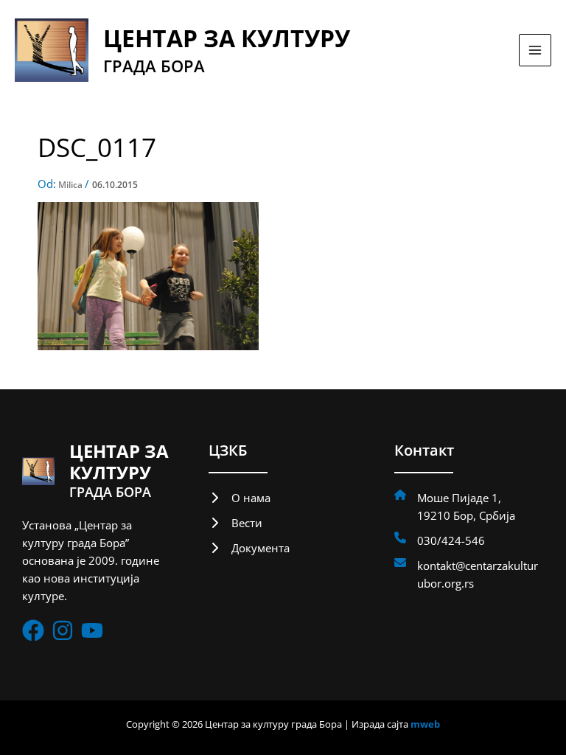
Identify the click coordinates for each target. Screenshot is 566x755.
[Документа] (249, 548)
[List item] (33, 630)
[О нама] (239, 498)
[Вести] (235, 523)
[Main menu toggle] (535, 50)
